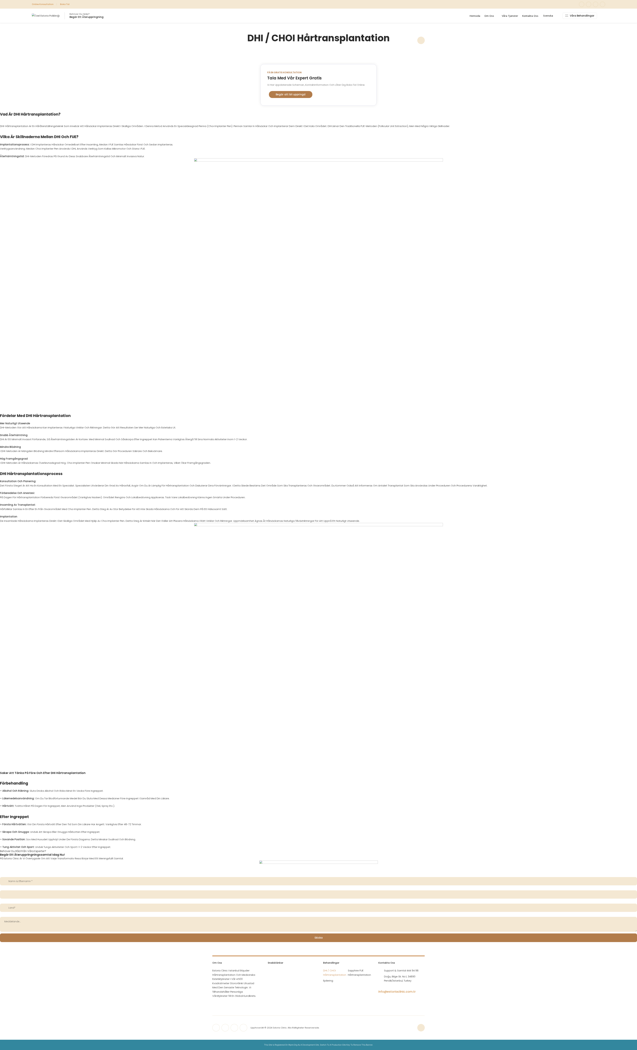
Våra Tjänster (510, 15)
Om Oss (489, 15)
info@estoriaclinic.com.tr (397, 991)
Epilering (328, 980)
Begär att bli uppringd (291, 94)
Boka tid (64, 4)
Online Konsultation (42, 4)
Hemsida (475, 15)
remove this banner (362, 1045)
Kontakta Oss (530, 15)
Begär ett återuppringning (87, 17)
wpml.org (292, 1045)
